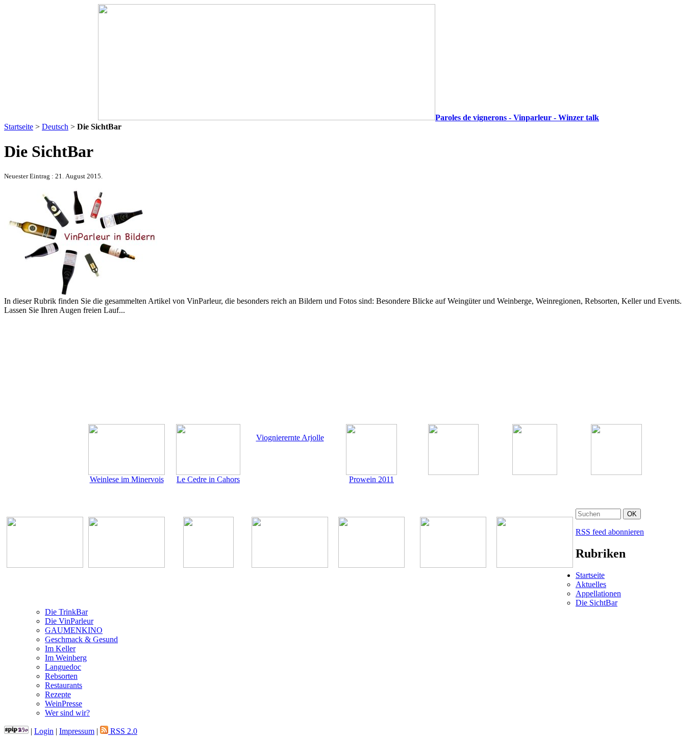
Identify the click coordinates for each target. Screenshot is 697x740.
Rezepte (58, 694)
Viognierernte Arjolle (290, 437)
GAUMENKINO (74, 630)
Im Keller (60, 648)
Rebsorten (61, 676)
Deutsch (55, 126)
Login (44, 731)
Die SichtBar (596, 602)
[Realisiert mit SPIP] (16, 731)
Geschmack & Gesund (81, 639)
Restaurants (63, 685)
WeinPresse (63, 703)
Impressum (76, 731)
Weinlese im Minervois (127, 479)
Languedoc (63, 667)
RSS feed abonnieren (610, 531)
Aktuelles (591, 584)
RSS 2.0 (122, 731)
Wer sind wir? (67, 712)
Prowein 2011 (371, 479)
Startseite (18, 126)
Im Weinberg (66, 657)
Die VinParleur (69, 621)
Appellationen (598, 593)
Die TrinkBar (66, 611)
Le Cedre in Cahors (208, 479)
